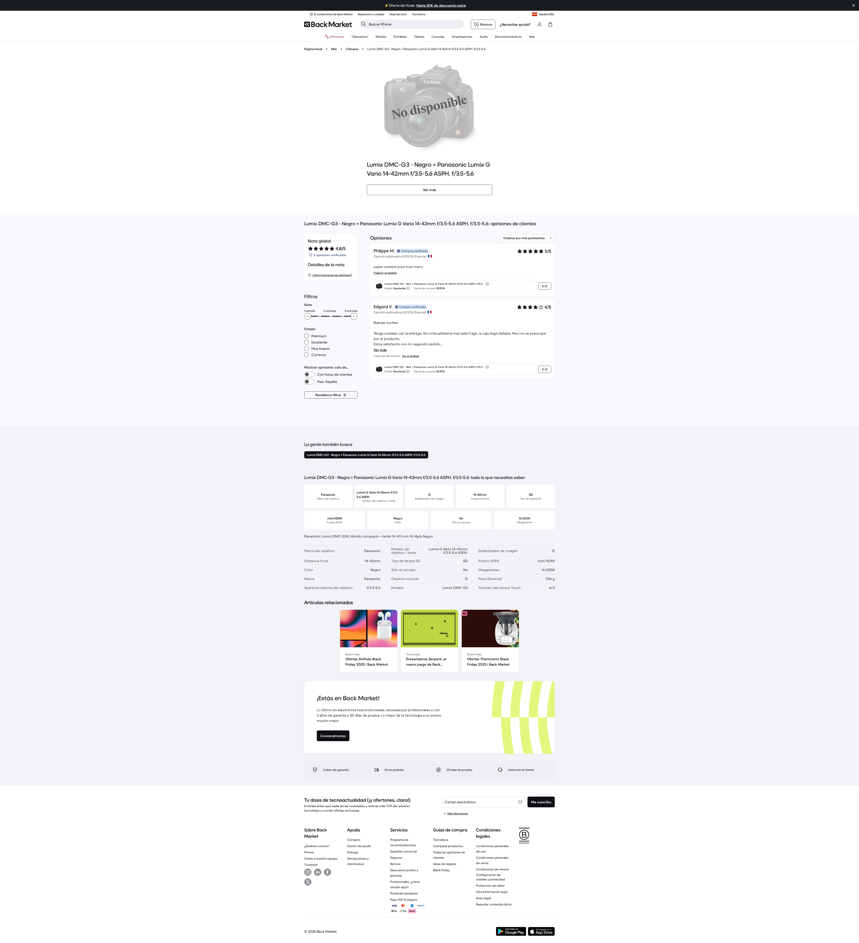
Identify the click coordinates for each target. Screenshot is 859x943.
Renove (395, 864)
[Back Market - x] (307, 882)
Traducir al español (385, 272)
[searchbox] (415, 24)
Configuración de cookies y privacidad (490, 877)
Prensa (309, 852)
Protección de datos (490, 886)
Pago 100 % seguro (403, 900)
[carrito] (550, 24)
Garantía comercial (403, 851)
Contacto (353, 840)
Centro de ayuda (359, 846)
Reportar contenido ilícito (494, 904)
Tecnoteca (440, 840)
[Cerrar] (853, 5)
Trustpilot (311, 865)
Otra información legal (491, 892)
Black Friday (441, 870)
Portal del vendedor (404, 893)
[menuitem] (381, 37)
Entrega (352, 852)
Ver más (380, 350)
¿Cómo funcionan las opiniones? (332, 275)
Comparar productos (448, 846)
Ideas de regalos (444, 864)
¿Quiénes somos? (316, 846)
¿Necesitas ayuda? (515, 24)
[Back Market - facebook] (327, 872)
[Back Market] (328, 24)
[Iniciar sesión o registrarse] (539, 24)
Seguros (396, 858)
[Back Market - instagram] (307, 872)
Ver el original (410, 356)
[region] (429, 642)
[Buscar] (363, 24)
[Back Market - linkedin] (317, 872)
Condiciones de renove (492, 869)
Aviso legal (483, 898)
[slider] (308, 316)
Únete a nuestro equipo (321, 859)
